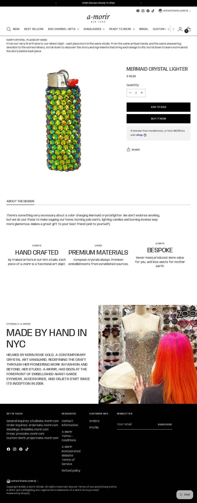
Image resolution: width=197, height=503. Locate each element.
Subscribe (165, 424)
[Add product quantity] (141, 93)
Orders (94, 421)
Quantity (133, 85)
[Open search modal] (9, 29)
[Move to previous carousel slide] (178, 292)
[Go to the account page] (180, 29)
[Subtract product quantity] (130, 93)
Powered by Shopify (18, 493)
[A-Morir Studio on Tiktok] (153, 11)
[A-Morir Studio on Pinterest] (148, 11)
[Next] (141, 3)
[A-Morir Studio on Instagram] (143, 11)
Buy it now (158, 118)
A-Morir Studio (35, 487)
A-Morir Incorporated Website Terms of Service (71, 455)
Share (136, 149)
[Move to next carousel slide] (187, 291)
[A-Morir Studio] (98, 18)
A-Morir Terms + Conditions (69, 436)
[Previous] (56, 3)
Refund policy (71, 470)
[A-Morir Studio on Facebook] (138, 11)
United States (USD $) (175, 11)
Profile (93, 427)
